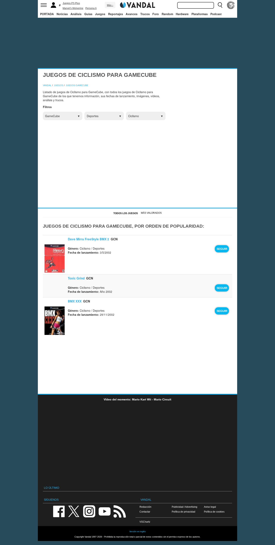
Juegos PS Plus (71, 3)
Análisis (76, 14)
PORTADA (47, 14)
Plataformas (199, 14)
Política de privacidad (183, 511)
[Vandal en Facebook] (58, 511)
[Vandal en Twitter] (73, 511)
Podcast (216, 14)
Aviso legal (210, 506)
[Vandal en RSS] (119, 511)
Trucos (145, 14)
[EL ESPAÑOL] (231, 5)
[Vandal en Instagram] (89, 511)
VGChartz (145, 521)
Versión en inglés (137, 531)
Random (167, 14)
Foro (155, 14)
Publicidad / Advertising (184, 506)
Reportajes (115, 14)
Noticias (62, 14)
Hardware (182, 14)
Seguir (222, 248)
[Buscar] (220, 5)
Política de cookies (214, 511)
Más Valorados (151, 213)
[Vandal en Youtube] (104, 511)
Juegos (100, 14)
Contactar (145, 511)
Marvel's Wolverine (73, 8)
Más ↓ (110, 5)
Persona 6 (91, 8)
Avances (132, 14)
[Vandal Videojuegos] (137, 5)
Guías (88, 14)
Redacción (145, 506)
